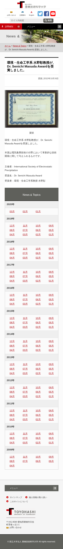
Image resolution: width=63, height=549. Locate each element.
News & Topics (19, 46)
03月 (12, 211)
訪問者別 (6, 26)
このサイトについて (19, 502)
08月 (12, 230)
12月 (12, 225)
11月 (25, 225)
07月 (25, 230)
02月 (25, 211)
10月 (38, 225)
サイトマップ (16, 497)
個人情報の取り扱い (38, 497)
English (31, 15)
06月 (38, 230)
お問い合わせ (11, 15)
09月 (51, 225)
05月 (51, 230)
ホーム (8, 46)
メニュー (28, 26)
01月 (38, 211)
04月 (12, 234)
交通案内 (22, 15)
